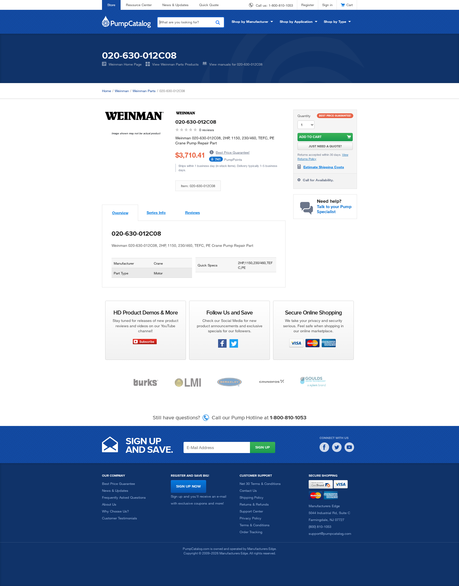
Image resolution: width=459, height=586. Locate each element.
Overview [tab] (120, 212)
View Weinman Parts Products (175, 64)
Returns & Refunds (254, 504)
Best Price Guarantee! (232, 152)
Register (307, 5)
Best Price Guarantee (118, 483)
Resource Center (139, 5)
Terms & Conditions (255, 525)
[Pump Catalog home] (126, 21)
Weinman (122, 91)
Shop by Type (335, 21)
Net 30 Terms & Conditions (260, 483)
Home (106, 91)
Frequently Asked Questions (124, 497)
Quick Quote (209, 5)
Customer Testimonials (119, 518)
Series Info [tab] (156, 212)
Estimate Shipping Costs (323, 167)
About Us (109, 504)
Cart (349, 5)
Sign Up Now (188, 486)
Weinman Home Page (125, 64)
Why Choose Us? (115, 511)
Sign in (327, 5)
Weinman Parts (144, 91)
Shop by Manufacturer (250, 21)
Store (111, 5)
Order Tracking (251, 532)
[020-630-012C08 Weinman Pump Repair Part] (135, 116)
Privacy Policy (250, 518)
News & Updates (175, 5)
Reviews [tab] (192, 212)
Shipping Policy (252, 497)
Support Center (251, 511)
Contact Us (248, 490)
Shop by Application (296, 21)
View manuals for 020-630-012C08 (235, 64)
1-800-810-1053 (281, 5)
